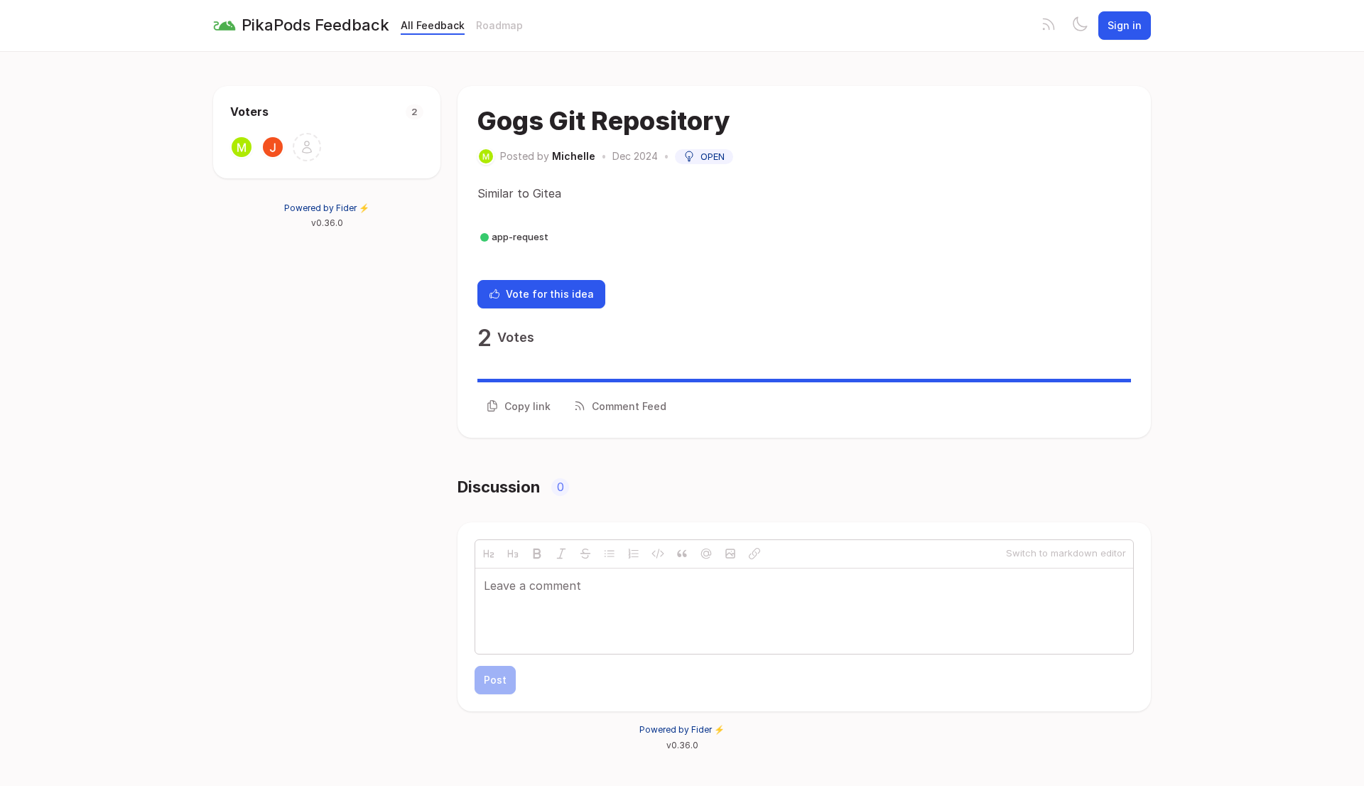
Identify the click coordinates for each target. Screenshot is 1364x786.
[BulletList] (609, 553)
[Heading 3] (513, 553)
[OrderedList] (633, 553)
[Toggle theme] (1080, 25)
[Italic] (561, 553)
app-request (520, 236)
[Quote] (682, 553)
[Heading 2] (488, 553)
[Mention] (706, 553)
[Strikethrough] (585, 553)
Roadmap (499, 25)
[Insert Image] (730, 553)
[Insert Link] (754, 553)
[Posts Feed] (1048, 25)
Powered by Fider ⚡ (326, 208)
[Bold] (537, 553)
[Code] (658, 553)
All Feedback (433, 25)
